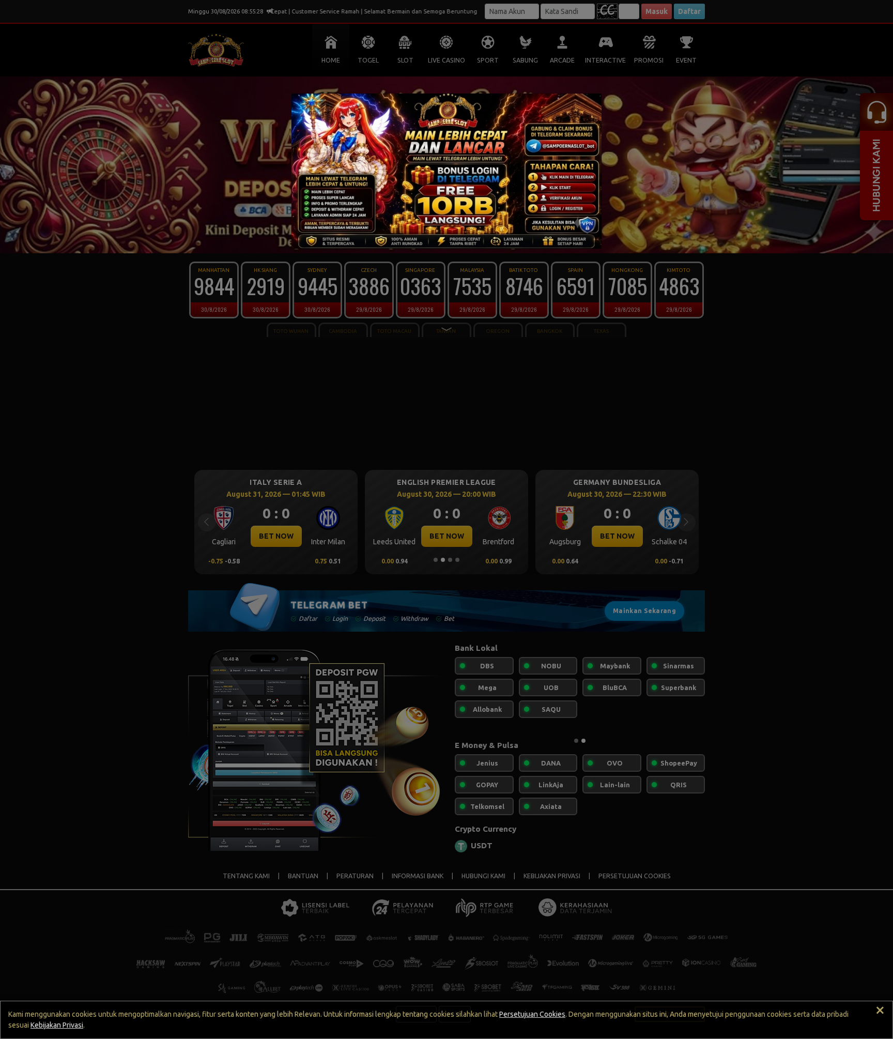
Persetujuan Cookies (532, 1014)
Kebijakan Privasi (56, 1025)
